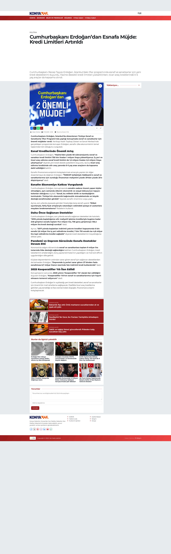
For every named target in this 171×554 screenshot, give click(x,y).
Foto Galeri (79, 18)
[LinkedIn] (44, 429)
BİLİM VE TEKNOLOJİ (54, 18)
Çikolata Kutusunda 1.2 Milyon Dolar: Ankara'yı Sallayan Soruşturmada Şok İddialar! (66, 379)
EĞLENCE (68, 18)
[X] (34, 429)
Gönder (35, 408)
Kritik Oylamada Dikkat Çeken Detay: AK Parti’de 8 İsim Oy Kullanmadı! (89, 358)
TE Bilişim (138, 438)
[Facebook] (31, 429)
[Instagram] (41, 429)
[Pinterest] (37, 429)
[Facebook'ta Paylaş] (31, 128)
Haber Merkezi (36, 132)
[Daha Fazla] (41, 128)
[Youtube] (47, 429)
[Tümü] (139, 85)
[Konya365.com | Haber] (39, 13)
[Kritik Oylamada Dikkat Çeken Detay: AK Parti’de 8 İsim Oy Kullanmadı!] (90, 349)
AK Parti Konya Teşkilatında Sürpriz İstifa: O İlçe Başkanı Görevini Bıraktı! (90, 379)
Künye (94, 421)
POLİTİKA (33, 32)
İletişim (94, 419)
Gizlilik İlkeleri (96, 417)
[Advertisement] (85, 57)
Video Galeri (91, 18)
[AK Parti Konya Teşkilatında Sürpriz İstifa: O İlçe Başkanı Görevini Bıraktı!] (90, 370)
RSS (33, 438)
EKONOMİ (41, 18)
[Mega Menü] (140, 13)
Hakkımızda (73, 419)
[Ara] (139, 13)
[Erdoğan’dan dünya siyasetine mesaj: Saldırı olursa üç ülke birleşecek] (42, 349)
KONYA (32, 18)
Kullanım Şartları (74, 421)
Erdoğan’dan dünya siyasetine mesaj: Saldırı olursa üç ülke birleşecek (40, 358)
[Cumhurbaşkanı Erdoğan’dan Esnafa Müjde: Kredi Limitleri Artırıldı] (67, 104)
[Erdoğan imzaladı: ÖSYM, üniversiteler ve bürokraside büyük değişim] (66, 349)
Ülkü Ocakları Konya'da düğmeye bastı (40, 379)
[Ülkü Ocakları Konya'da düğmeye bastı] (42, 370)
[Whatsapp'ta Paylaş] (38, 128)
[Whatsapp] (50, 429)
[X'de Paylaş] (34, 128)
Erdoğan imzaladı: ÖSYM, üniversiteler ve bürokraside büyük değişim (66, 358)
